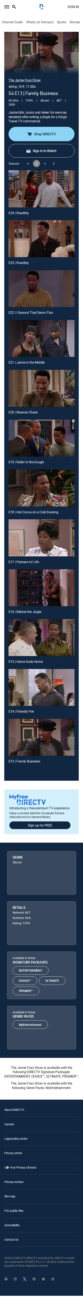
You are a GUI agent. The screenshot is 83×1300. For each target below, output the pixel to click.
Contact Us (11, 1239)
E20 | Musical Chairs (23, 412)
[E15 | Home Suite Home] (41, 637)
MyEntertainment (30, 1025)
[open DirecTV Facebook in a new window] (15, 1279)
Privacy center (13, 1153)
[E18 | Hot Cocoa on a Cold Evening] (41, 487)
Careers (9, 1124)
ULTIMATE (52, 981)
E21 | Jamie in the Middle (27, 362)
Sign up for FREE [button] (40, 825)
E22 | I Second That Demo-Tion (31, 312)
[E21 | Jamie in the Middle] (41, 338)
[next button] (53, 163)
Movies (75, 22)
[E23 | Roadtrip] (41, 238)
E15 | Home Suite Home (26, 661)
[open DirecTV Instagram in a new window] (34, 1279)
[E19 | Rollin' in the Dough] (41, 438)
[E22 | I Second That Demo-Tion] (41, 288)
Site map (9, 1196)
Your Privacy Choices (23, 1167)
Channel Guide (12, 22)
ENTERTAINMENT (30, 970)
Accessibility (12, 1225)
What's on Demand (39, 22)
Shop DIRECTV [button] (45, 134)
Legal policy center (16, 1139)
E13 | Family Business (24, 761)
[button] (6, 6)
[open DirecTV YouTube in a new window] (43, 1279)
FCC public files (13, 1211)
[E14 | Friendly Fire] (41, 687)
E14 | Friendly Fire (21, 711)
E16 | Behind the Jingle (25, 611)
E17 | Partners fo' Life (24, 562)
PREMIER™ (26, 991)
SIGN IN (73, 6)
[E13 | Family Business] (41, 737)
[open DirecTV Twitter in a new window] (24, 1279)
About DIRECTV (14, 1110)
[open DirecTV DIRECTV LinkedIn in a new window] (6, 1279)
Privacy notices (13, 1182)
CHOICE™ (25, 981)
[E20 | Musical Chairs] (41, 388)
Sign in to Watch (44, 150)
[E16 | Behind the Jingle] (41, 587)
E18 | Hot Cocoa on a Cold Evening (33, 512)
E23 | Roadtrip (19, 262)
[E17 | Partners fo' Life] (41, 537)
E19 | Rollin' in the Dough (26, 462)
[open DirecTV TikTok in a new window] (52, 1279)
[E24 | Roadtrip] (41, 188)
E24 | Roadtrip (19, 213)
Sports (61, 22)
